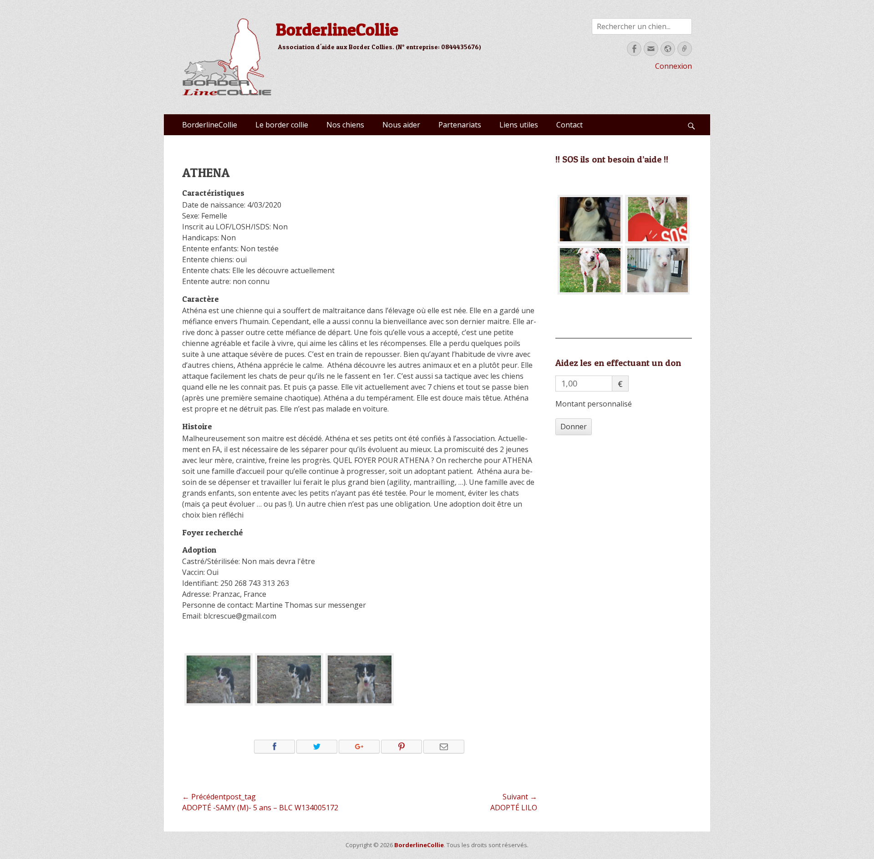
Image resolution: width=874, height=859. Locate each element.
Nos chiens (345, 125)
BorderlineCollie (337, 29)
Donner (573, 427)
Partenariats (459, 125)
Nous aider (401, 125)
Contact (569, 125)
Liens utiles (518, 125)
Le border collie (281, 125)
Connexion (673, 66)
